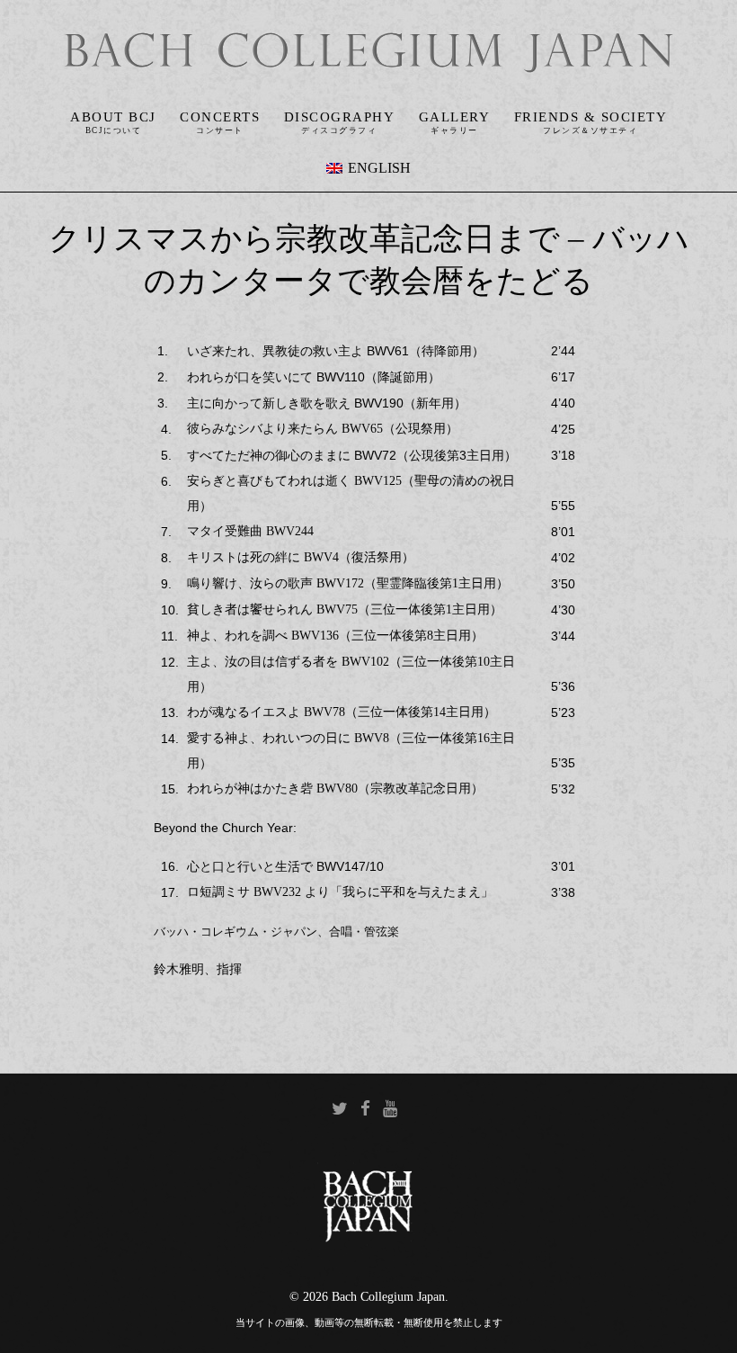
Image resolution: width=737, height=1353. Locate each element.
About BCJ (113, 117)
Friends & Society (591, 117)
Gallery (455, 117)
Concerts (220, 117)
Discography (339, 117)
